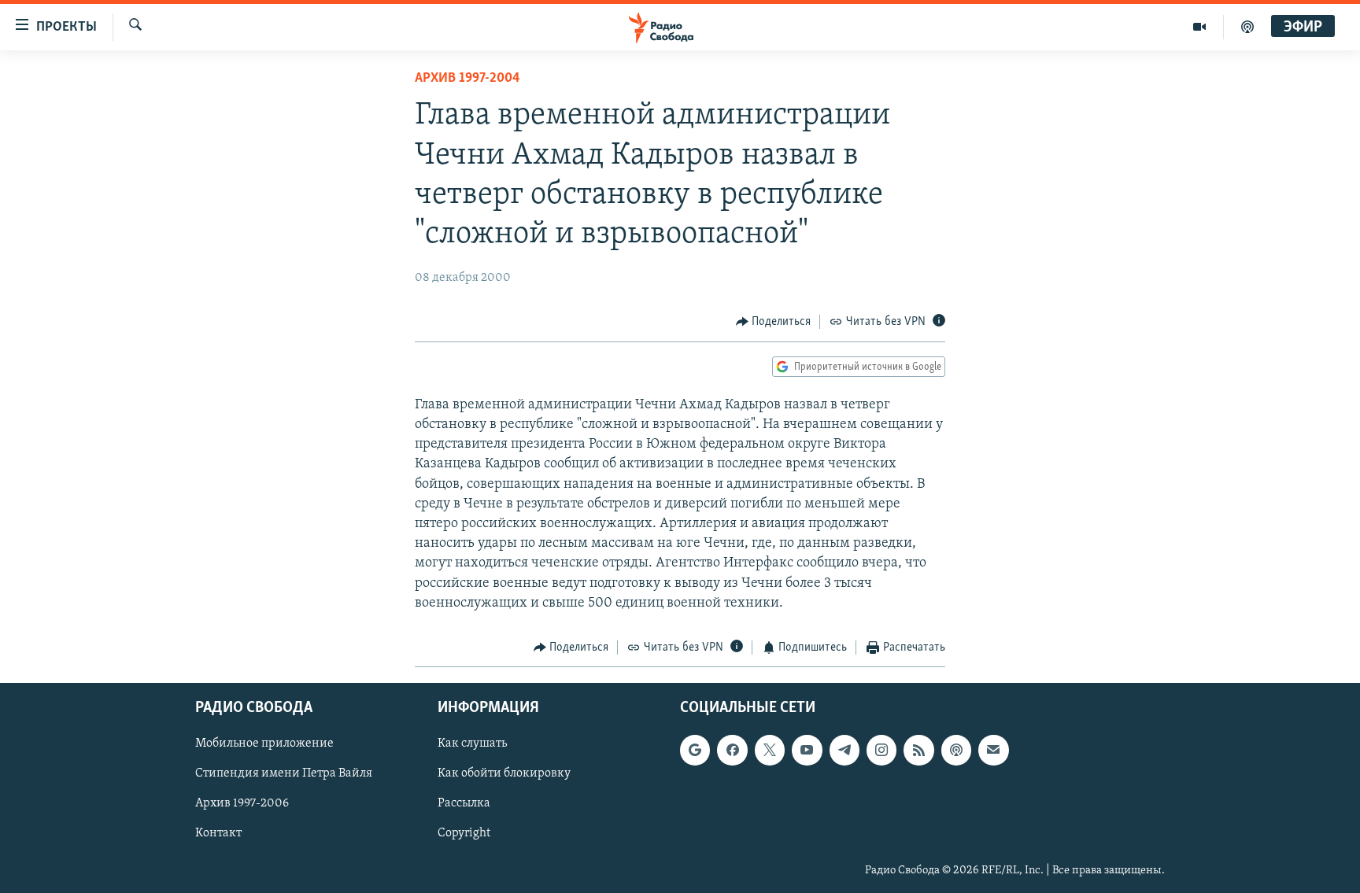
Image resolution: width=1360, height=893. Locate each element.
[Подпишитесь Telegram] (844, 751)
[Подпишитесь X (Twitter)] (770, 751)
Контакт (218, 834)
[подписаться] (993, 751)
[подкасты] (1247, 27)
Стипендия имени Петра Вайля (283, 774)
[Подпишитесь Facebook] (732, 751)
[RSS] (918, 751)
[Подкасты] (956, 751)
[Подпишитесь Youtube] (807, 751)
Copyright (464, 834)
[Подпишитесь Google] (695, 751)
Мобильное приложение (264, 744)
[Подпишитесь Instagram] (881, 751)
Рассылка (464, 804)
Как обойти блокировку (504, 774)
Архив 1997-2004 (467, 79)
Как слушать (472, 744)
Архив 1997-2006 (242, 804)
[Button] (773, 322)
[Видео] (1200, 27)
